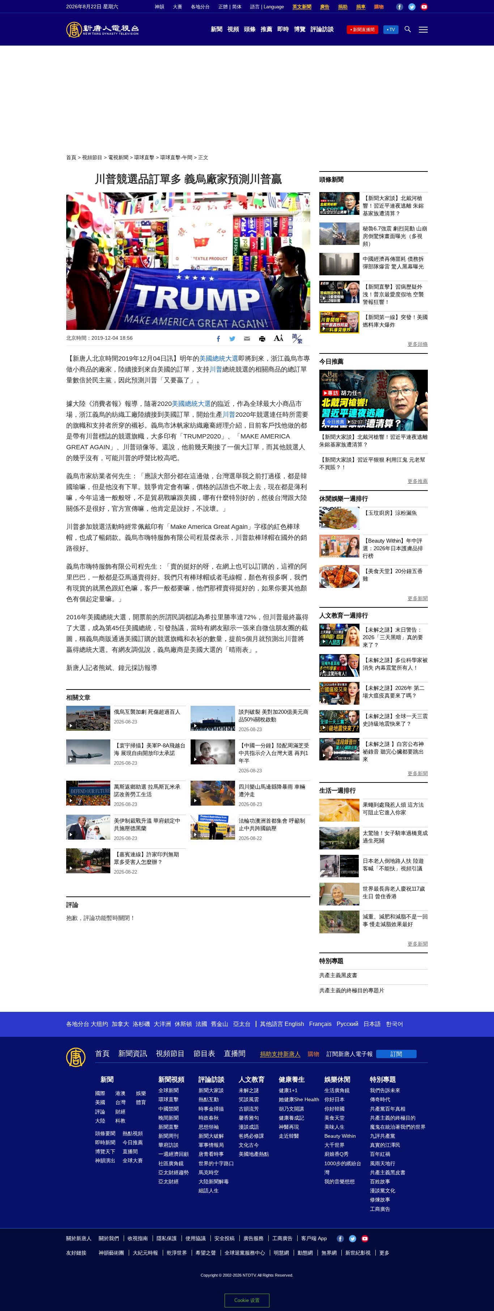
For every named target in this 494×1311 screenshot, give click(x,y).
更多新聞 (418, 598)
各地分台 (200, 6)
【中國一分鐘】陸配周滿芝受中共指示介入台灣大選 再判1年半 (274, 753)
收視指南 (138, 1238)
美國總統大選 (218, 358)
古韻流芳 (249, 1109)
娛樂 (141, 1093)
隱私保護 (167, 1238)
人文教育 (252, 1079)
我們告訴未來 (385, 1090)
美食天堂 (334, 1118)
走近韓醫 (289, 1136)
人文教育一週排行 (343, 615)
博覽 (300, 29)
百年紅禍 (380, 1154)
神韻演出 (105, 1160)
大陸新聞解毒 (214, 1181)
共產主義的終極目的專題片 (351, 990)
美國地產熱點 (254, 1154)
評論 (100, 1112)
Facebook (399, 6)
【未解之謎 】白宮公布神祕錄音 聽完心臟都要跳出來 (393, 751)
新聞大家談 (211, 1090)
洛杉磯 (141, 1024)
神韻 (159, 6)
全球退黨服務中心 (245, 1253)
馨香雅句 (249, 1118)
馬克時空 (209, 1172)
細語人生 (209, 1190)
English (294, 1024)
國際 (100, 1093)
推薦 (266, 29)
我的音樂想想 (339, 1181)
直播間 (235, 1053)
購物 (379, 6)
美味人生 (334, 1127)
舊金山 (219, 1024)
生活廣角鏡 (337, 1090)
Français (320, 1024)
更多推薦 (418, 481)
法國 (201, 1024)
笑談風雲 (249, 1099)
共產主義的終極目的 (393, 1118)
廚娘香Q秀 (336, 1154)
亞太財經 (168, 1181)
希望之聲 (206, 1253)
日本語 (372, 1024)
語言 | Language (267, 6)
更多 (384, 1253)
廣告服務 (253, 1238)
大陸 (100, 1121)
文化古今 (249, 1145)
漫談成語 (249, 1127)
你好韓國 (334, 1109)
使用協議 (196, 1238)
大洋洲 (162, 1024)
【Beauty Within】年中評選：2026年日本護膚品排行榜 (393, 548)
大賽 (177, 6)
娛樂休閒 (337, 1079)
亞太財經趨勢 (173, 1172)
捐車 (361, 6)
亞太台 (242, 1024)
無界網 (329, 1253)
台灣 (120, 1102)
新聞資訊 (132, 1053)
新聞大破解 (211, 1136)
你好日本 (334, 1099)
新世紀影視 (358, 1253)
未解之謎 (249, 1090)
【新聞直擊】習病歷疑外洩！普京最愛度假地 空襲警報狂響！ (393, 294)
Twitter (412, 6)
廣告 (324, 6)
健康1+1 (288, 1090)
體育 (141, 1102)
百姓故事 (380, 1181)
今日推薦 (331, 361)
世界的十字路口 (216, 1163)
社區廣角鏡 (171, 1163)
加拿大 (120, 1024)
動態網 (305, 1253)
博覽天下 (105, 1151)
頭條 (250, 29)
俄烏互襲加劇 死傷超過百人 (147, 712)
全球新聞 (168, 1090)
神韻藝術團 (111, 1253)
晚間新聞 (168, 1118)
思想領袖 (209, 1127)
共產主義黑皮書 (338, 975)
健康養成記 (291, 1118)
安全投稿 (224, 1238)
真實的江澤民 (385, 1145)
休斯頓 (183, 1024)
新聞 (216, 29)
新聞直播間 (364, 29)
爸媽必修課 (251, 1136)
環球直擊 (144, 157)
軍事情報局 (211, 1145)
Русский (347, 1024)
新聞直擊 (168, 1127)
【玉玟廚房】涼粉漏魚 (390, 513)
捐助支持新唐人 (280, 1054)
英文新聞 (302, 6)
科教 (120, 1121)
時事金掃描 (211, 1109)
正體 (223, 6)
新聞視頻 (171, 1079)
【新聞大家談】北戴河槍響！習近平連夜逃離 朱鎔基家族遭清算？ (393, 205)
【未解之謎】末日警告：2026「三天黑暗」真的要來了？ (393, 637)
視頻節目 (92, 157)
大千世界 (334, 1145)
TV (392, 29)
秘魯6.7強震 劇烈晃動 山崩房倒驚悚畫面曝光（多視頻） (395, 236)
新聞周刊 (168, 1136)
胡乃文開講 (291, 1109)
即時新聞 (105, 1142)
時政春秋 (209, 1118)
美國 (100, 1102)
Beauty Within (340, 1136)
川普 (215, 369)
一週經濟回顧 (173, 1154)
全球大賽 (133, 1160)
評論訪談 (322, 29)
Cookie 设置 (247, 1300)
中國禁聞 (168, 1109)
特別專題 (331, 961)
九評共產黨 (382, 1136)
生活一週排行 (337, 790)
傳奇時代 (380, 1099)
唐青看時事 (211, 1154)
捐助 (343, 6)
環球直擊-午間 (176, 157)
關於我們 (109, 1238)
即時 (283, 29)
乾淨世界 (177, 1253)
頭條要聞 (105, 1133)
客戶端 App (314, 1238)
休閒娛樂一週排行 (343, 498)
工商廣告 (380, 1209)
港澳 (120, 1093)
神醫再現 (289, 1127)
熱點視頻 (133, 1133)
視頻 (233, 29)
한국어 (394, 1024)
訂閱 (396, 1054)
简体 (237, 6)
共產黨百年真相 (387, 1109)
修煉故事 (380, 1199)
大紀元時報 (145, 1253)
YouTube (424, 6)
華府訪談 (168, 1145)
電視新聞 (118, 157)
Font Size (278, 338)
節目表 (204, 1053)
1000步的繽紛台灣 (342, 1168)
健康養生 (292, 1079)
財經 (120, 1112)
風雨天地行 (382, 1163)
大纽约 (99, 1024)
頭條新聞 (331, 179)
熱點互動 (209, 1099)
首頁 (71, 157)
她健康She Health (299, 1099)
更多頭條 (418, 344)
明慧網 (281, 1253)
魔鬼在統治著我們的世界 (398, 1127)
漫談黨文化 (382, 1190)
